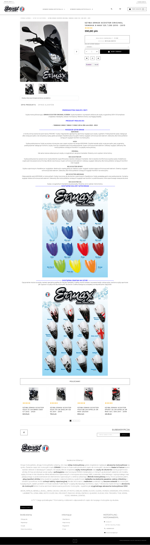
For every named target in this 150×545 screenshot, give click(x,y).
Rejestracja (24, 522)
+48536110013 (110, 528)
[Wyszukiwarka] (111, 9)
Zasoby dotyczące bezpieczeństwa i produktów (36, 98)
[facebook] (24, 432)
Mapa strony (66, 522)
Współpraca (66, 519)
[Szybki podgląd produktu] (33, 394)
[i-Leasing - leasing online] (92, 64)
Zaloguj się (24, 519)
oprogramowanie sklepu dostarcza (130, 540)
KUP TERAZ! (116, 51)
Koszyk (23, 526)
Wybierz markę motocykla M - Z (81, 9)
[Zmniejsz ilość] (86, 52)
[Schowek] (120, 9)
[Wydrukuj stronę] (98, 58)
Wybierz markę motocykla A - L (54, 9)
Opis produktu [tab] (28, 105)
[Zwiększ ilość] (97, 52)
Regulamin (65, 526)
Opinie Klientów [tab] (46, 105)
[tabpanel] (75, 242)
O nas (64, 529)
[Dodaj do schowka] (87, 58)
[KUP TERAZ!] (38, 407)
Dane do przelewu (26, 529)
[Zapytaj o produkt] (93, 58)
